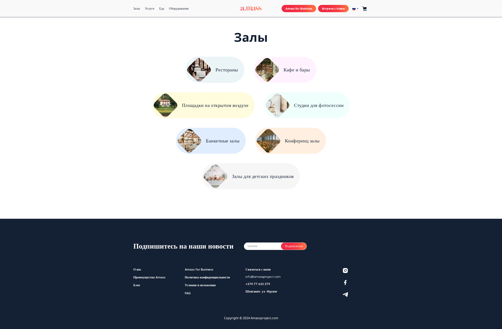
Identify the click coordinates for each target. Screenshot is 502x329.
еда (161, 8)
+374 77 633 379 (258, 284)
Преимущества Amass (149, 277)
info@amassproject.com (263, 277)
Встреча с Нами (333, 8)
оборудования (178, 8)
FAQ (188, 293)
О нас (137, 269)
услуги (149, 8)
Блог (136, 285)
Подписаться (294, 246)
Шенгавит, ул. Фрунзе (261, 291)
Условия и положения (200, 285)
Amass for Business (299, 8)
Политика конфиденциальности (207, 277)
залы (136, 8)
